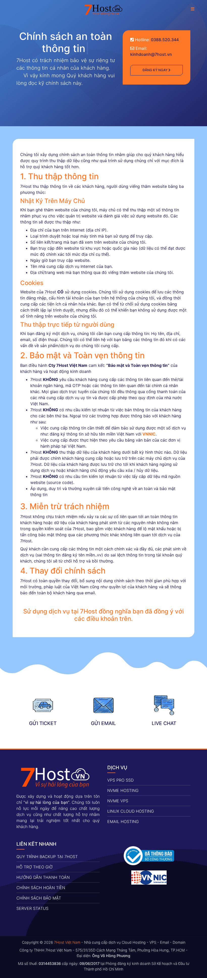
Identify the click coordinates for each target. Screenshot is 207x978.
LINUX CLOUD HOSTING (130, 811)
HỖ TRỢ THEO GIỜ (34, 866)
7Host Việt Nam (67, 942)
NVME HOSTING (123, 790)
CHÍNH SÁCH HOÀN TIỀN (40, 887)
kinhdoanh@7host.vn (151, 54)
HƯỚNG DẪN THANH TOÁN (43, 877)
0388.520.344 (165, 39)
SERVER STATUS (32, 908)
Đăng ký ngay (155, 70)
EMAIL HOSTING (123, 821)
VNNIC (149, 433)
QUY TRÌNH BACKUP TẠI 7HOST (47, 856)
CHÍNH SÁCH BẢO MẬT (38, 897)
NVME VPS (117, 800)
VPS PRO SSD (120, 780)
